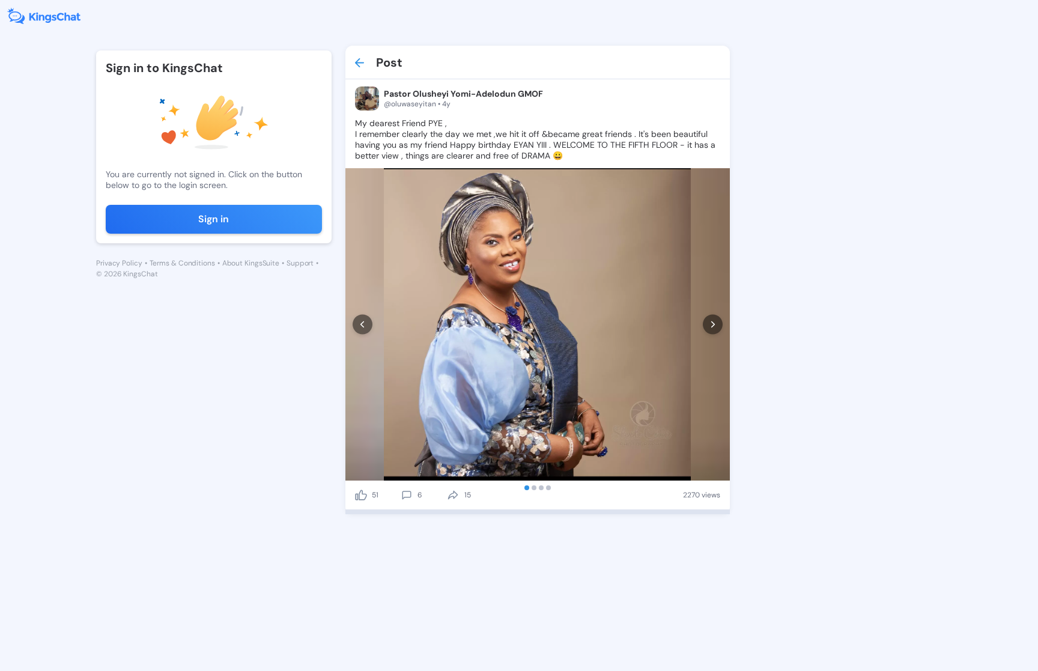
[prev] (362, 325)
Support (300, 263)
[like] (361, 495)
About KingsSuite (250, 263)
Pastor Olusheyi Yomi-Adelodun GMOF (463, 93)
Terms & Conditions (182, 263)
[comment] (407, 495)
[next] (713, 325)
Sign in (213, 219)
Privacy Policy (119, 263)
